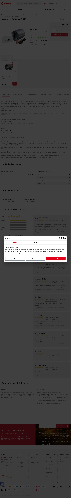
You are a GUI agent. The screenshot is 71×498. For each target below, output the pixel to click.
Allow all (56, 258)
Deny (15, 258)
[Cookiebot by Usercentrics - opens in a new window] (60, 238)
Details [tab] (35, 242)
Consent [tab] (15, 242)
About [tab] (56, 242)
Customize (34, 258)
